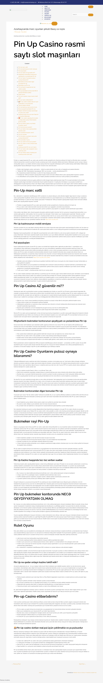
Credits (41, 672)
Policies (46, 11)
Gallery (46, 13)
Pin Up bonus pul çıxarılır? (25, 127)
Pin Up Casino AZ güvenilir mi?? (26, 72)
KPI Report (47, 19)
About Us (47, 8)
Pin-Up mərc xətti (23, 67)
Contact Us (47, 15)
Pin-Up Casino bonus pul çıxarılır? (27, 141)
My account (47, 17)
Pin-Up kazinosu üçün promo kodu (27, 107)
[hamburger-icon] (90, 7)
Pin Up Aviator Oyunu (24, 140)
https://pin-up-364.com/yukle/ (41, 257)
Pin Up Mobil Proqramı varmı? (26, 132)
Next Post (82, 664)
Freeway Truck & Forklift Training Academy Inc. (85, 672)
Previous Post (16, 664)
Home (46, 6)
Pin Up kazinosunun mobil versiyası (27, 69)
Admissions (47, 10)
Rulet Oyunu (21, 94)
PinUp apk (17, 32)
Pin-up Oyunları (22, 134)
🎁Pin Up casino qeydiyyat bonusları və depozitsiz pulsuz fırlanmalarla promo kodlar (28, 119)
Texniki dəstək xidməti (24, 105)
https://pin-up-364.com (51, 219)
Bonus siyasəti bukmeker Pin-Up (27, 109)
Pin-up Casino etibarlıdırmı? (25, 100)
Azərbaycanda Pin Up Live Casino (27, 147)
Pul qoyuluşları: (22, 71)
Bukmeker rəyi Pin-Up (24, 85)
